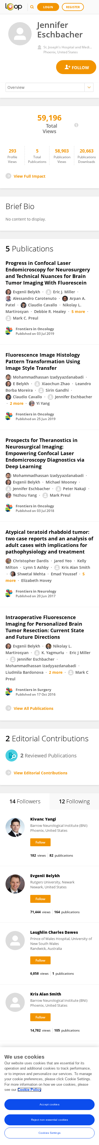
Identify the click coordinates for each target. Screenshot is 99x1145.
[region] (49, 1096)
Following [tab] (74, 801)
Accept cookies (49, 1104)
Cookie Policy (29, 1090)
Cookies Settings (49, 1132)
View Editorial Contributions (40, 772)
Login (48, 7)
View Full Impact (29, 176)
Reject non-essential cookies (49, 1119)
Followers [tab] (24, 801)
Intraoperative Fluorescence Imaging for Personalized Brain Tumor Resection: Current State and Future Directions (45, 627)
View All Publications (33, 708)
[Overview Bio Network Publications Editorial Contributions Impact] (50, 87)
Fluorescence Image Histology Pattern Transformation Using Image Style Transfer (43, 361)
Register (73, 7)
